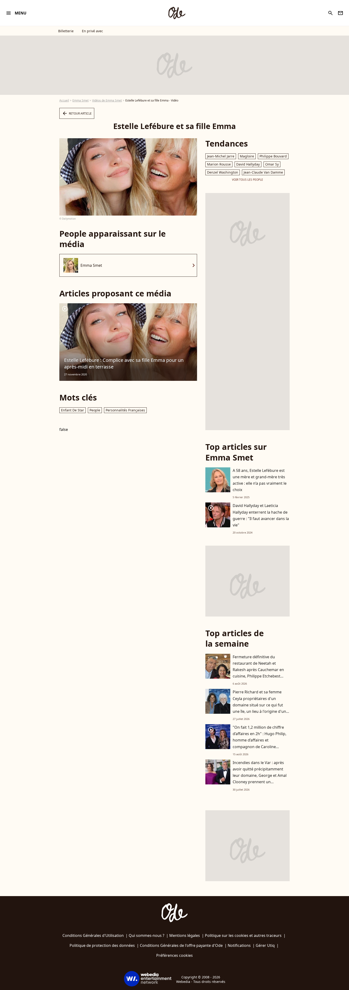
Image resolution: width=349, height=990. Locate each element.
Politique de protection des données (102, 945)
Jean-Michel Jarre (220, 156)
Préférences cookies (174, 955)
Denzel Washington (222, 172)
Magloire (247, 156)
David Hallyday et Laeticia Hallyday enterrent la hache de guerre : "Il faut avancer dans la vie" (261, 515)
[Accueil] (176, 13)
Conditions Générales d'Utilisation (93, 935)
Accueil (64, 100)
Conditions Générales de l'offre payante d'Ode (181, 945)
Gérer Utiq (265, 945)
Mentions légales (184, 935)
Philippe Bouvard (273, 156)
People (95, 410)
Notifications (239, 945)
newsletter (340, 13)
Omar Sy (272, 164)
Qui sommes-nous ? (146, 935)
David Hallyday (248, 164)
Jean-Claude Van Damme (263, 172)
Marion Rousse (219, 164)
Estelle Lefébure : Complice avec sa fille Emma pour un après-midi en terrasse (124, 363)
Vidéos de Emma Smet (107, 100)
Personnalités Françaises (125, 410)
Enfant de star (72, 410)
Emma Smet (80, 100)
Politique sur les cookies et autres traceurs (243, 935)
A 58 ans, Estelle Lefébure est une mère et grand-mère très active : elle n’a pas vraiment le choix (260, 480)
